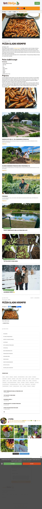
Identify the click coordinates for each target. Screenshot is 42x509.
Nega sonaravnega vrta (7, 350)
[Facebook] (18, 8)
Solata (11, 386)
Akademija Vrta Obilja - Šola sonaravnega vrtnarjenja (15, 139)
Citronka (34, 376)
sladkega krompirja (17, 48)
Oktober (22, 382)
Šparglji (29, 386)
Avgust (7, 376)
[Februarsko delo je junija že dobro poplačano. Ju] (7, 445)
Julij (8, 380)
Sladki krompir (36, 297)
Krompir (19, 380)
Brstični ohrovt (21, 376)
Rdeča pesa (27, 384)
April (4, 376)
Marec (30, 380)
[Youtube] (22, 8)
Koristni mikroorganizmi (8, 362)
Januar (4, 380)
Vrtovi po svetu (6, 364)
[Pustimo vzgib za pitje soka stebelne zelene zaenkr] (21, 431)
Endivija (9, 378)
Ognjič (18, 382)
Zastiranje (5, 342)
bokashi (11, 376)
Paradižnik (32, 382)
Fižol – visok (24, 378)
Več (4, 411)
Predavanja (5, 196)
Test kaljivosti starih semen (11, 261)
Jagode (32, 378)
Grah (29, 378)
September (33, 384)
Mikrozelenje (5, 359)
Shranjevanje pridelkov (8, 353)
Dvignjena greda (6, 356)
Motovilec (34, 380)
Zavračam (31, 463)
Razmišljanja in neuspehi (8, 367)
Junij (11, 380)
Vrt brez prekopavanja (7, 336)
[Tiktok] (24, 8)
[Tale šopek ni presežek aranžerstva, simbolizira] (7, 431)
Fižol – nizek (18, 378)
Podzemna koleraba (14, 384)
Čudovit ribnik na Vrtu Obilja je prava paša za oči (15, 230)
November (4, 382)
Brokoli (15, 376)
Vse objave (5, 333)
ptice (20, 384)
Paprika (27, 382)
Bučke (30, 376)
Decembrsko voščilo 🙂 (9, 292)
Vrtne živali (5, 347)
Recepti (32, 297)
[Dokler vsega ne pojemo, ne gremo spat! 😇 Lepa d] (34, 431)
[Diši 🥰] (21, 445)
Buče (27, 376)
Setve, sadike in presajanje (8, 345)
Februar (13, 378)
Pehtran (36, 382)
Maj (27, 380)
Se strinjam (13, 463)
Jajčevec (37, 378)
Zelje (21, 386)
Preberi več (4, 143)
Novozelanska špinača (12, 382)
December (4, 378)
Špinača (33, 386)
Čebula (24, 386)
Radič (23, 384)
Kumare (23, 380)
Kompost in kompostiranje (8, 339)
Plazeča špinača (6, 384)
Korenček (15, 380)
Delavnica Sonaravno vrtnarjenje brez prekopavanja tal (16, 166)
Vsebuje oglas (16, 386)
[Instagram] (20, 8)
